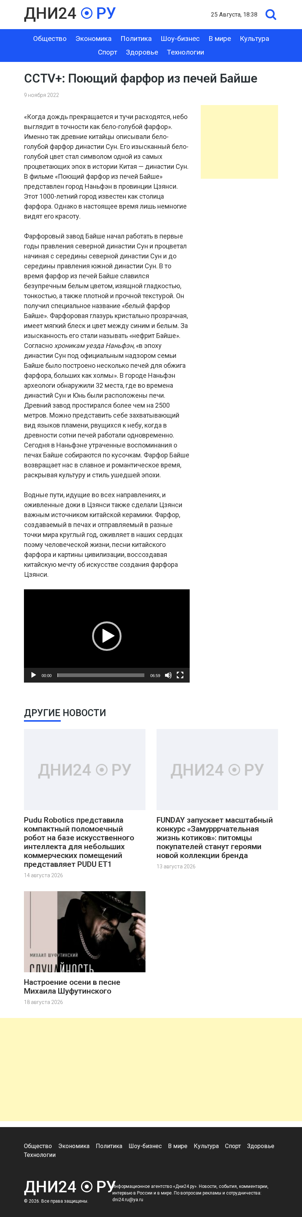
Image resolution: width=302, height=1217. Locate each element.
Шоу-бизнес (180, 38)
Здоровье (142, 52)
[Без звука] (168, 675)
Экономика (94, 38)
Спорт (107, 52)
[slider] (100, 675)
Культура (254, 38)
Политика (136, 38)
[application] (107, 636)
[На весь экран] (180, 675)
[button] (107, 636)
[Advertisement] (239, 142)
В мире (219, 38)
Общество (50, 38)
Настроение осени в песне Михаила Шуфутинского (72, 986)
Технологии (185, 52)
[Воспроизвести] (33, 675)
